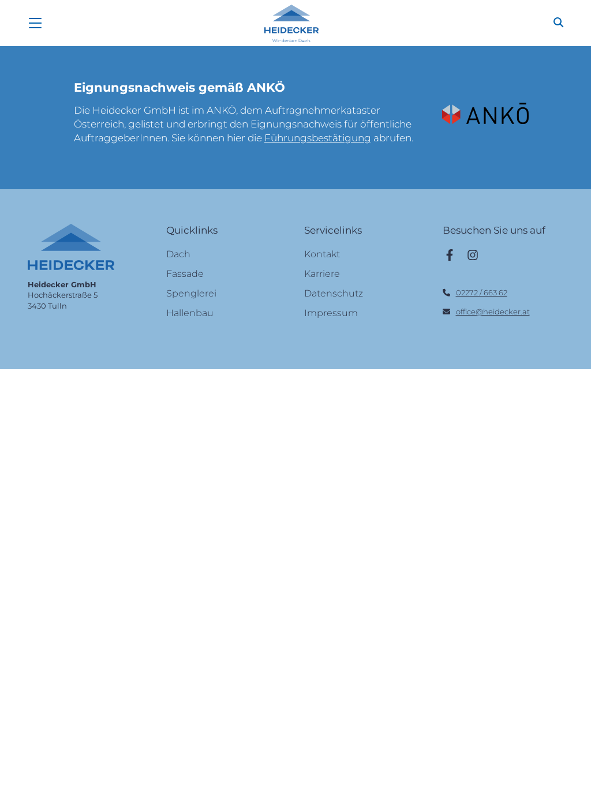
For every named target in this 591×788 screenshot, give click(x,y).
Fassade (185, 273)
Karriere (322, 273)
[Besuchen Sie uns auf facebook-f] (449, 254)
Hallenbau (190, 312)
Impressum (331, 312)
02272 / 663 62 (481, 292)
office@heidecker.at (493, 311)
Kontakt (322, 254)
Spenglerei (191, 293)
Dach (178, 254)
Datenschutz (333, 293)
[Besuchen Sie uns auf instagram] (472, 254)
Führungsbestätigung (317, 138)
